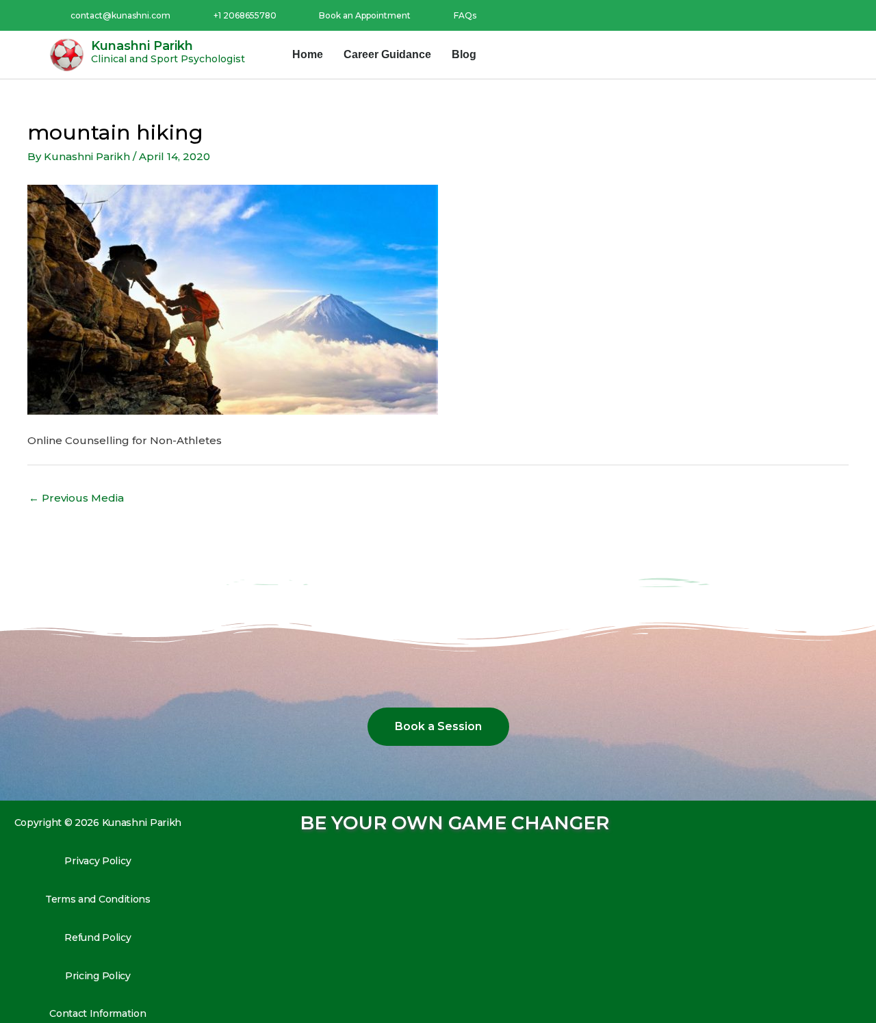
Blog (464, 54)
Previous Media (76, 497)
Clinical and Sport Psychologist (168, 59)
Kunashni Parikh (142, 45)
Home (307, 54)
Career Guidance (387, 54)
